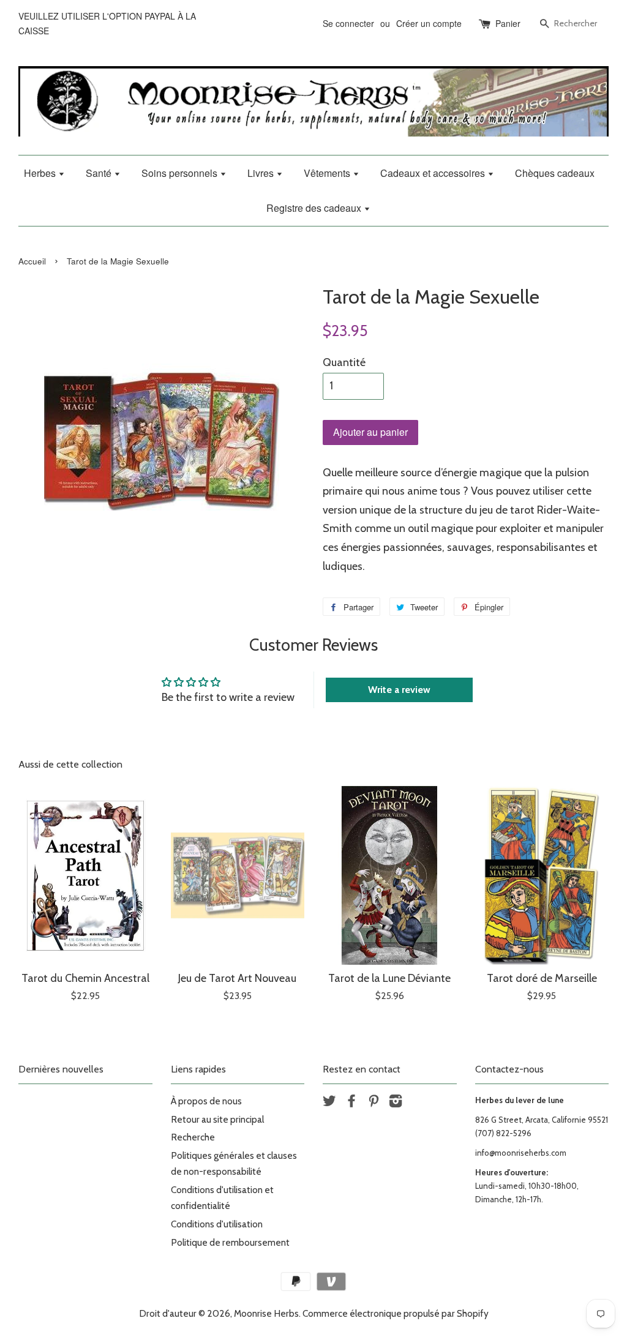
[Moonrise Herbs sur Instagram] (395, 1103)
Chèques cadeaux (555, 173)
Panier (507, 23)
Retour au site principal (217, 1119)
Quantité (344, 362)
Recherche (193, 1137)
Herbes (41, 173)
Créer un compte (429, 23)
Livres (261, 173)
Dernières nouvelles (60, 1069)
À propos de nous (206, 1101)
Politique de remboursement (230, 1242)
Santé (100, 173)
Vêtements (328, 173)
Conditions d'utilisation (217, 1224)
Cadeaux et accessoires (433, 173)
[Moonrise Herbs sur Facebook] (351, 1103)
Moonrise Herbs (266, 1313)
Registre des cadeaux (315, 208)
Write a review (399, 689)
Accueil (32, 261)
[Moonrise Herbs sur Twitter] (329, 1103)
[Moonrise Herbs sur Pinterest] (373, 1103)
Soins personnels (180, 173)
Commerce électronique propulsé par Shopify (395, 1313)
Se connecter (348, 23)
